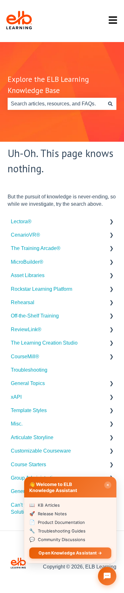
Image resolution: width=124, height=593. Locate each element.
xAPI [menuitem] (16, 397)
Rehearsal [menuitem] (22, 302)
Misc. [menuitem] (17, 423)
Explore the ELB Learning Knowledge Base (48, 85)
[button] (111, 222)
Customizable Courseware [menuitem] (41, 451)
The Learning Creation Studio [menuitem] (44, 343)
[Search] (110, 104)
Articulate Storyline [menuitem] (32, 437)
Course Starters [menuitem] (28, 464)
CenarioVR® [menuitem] (25, 235)
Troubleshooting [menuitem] (29, 370)
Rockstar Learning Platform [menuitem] (41, 289)
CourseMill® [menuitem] (25, 356)
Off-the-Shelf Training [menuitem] (35, 315)
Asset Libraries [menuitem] (28, 275)
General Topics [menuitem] (28, 383)
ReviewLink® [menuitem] (26, 329)
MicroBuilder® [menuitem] (27, 262)
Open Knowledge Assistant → (70, 552)
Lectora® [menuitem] (21, 221)
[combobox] (56, 104)
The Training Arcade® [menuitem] (35, 248)
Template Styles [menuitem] (29, 410)
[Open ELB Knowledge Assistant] (107, 576)
